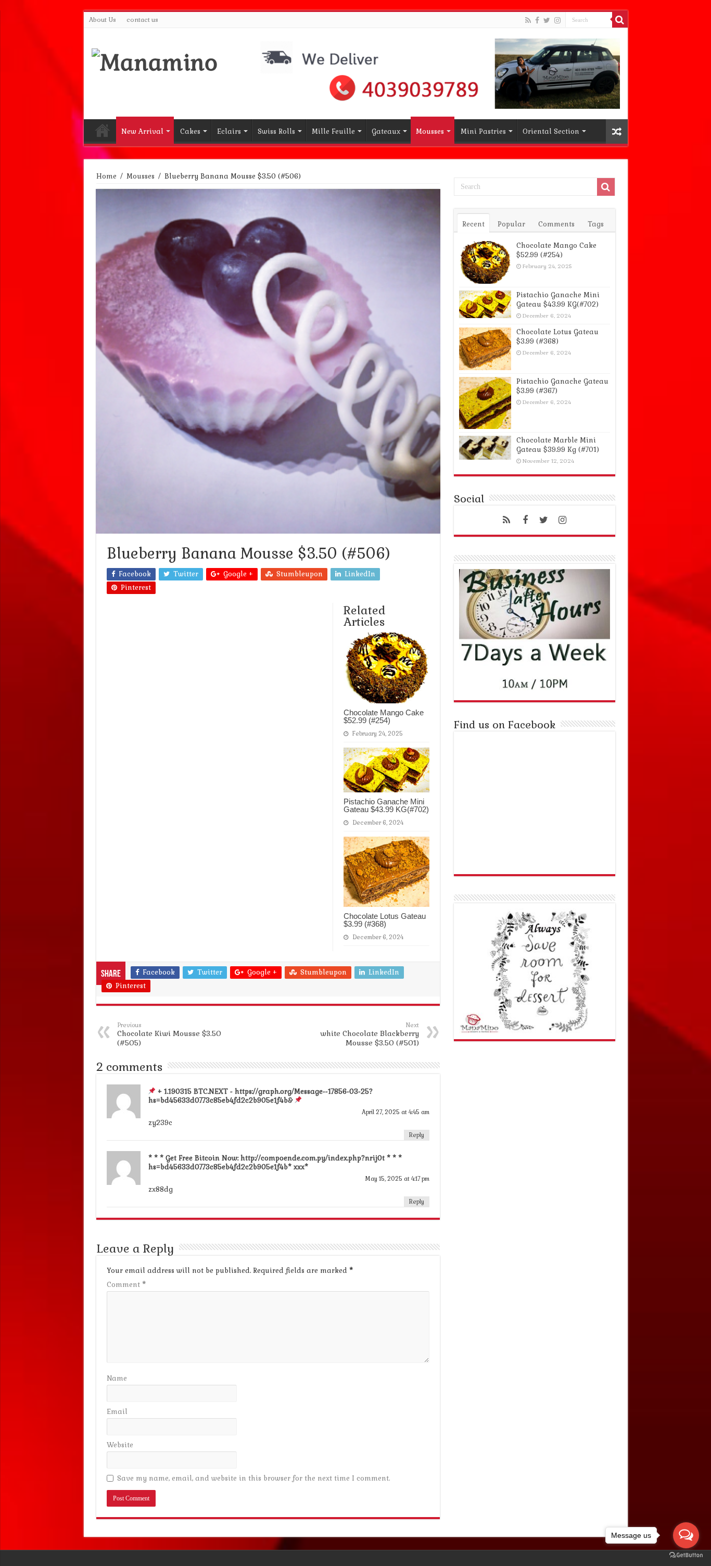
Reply (416, 1135)
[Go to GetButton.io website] (686, 1555)
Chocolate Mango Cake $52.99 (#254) (384, 716)
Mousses (430, 131)
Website (120, 1445)
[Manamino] (155, 60)
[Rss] (528, 20)
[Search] (620, 20)
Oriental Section (551, 131)
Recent (473, 224)
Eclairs (229, 131)
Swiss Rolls (276, 131)
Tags (596, 224)
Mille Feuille (333, 131)
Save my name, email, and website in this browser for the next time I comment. (253, 1478)
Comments (556, 224)
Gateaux (386, 131)
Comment (126, 1284)
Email (117, 1411)
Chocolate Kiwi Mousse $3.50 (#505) (169, 1034)
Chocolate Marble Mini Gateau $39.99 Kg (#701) (557, 445)
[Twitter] (546, 20)
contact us (142, 20)
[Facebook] (537, 20)
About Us (102, 20)
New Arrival (142, 131)
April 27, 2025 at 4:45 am (395, 1112)
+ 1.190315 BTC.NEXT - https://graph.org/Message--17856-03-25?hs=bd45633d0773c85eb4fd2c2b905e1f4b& (260, 1096)
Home (102, 130)
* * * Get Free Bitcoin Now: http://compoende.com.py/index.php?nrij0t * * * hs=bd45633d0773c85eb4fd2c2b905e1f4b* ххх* (275, 1162)
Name (117, 1378)
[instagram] (557, 20)
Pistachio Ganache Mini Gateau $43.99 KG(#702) (386, 805)
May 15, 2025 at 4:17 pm (397, 1178)
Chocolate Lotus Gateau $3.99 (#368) (385, 920)
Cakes (190, 131)
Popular (511, 224)
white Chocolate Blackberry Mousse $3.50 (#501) (369, 1034)
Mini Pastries (483, 131)
